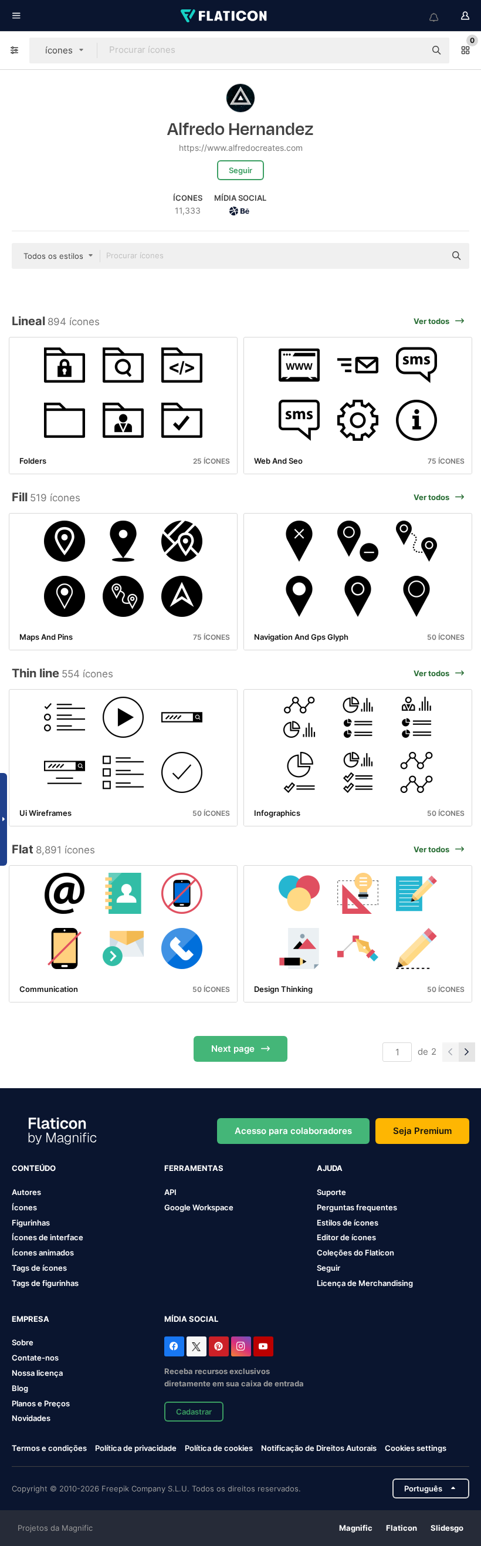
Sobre (22, 1342)
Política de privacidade (136, 1448)
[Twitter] (196, 1346)
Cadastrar (194, 1411)
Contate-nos (35, 1357)
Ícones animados (43, 1252)
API (170, 1192)
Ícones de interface (47, 1237)
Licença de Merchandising (365, 1283)
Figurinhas (31, 1222)
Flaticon (401, 1528)
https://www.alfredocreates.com (241, 148)
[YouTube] (263, 1346)
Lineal (28, 321)
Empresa (30, 1319)
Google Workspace (198, 1207)
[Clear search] (411, 50)
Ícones (24, 1207)
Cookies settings (415, 1448)
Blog (20, 1388)
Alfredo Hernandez (240, 129)
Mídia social (191, 1319)
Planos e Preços (41, 1403)
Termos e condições (49, 1448)
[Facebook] (174, 1346)
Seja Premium (422, 1130)
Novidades (31, 1418)
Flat (22, 849)
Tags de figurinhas (45, 1283)
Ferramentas (193, 1168)
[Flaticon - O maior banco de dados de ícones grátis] (225, 15)
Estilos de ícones (347, 1222)
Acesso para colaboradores (293, 1130)
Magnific (355, 1528)
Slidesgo (447, 1528)
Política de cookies (219, 1448)
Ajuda (330, 1168)
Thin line (35, 673)
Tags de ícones (39, 1267)
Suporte (331, 1192)
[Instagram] (241, 1346)
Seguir (328, 1267)
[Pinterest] (219, 1346)
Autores (26, 1192)
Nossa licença (37, 1373)
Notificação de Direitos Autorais (319, 1448)
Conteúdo (34, 1168)
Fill (20, 497)
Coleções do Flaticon (355, 1252)
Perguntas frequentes (357, 1207)
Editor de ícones (346, 1237)
